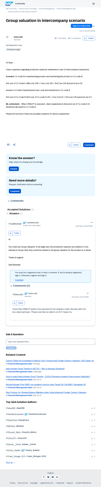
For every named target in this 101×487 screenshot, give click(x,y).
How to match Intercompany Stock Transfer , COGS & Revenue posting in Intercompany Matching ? (48, 377)
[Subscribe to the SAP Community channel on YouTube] (53, 477)
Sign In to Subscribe (81, 26)
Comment (89, 145)
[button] (85, 38)
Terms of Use (23, 483)
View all (9, 463)
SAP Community (11, 9)
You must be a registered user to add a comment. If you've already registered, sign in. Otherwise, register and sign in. (48, 274)
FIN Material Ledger (13, 49)
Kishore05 (18, 37)
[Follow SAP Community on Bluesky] (48, 477)
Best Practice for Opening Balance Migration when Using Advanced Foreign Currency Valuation (46, 392)
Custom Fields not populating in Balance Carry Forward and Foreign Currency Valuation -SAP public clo (50, 361)
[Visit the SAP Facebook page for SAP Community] (44, 477)
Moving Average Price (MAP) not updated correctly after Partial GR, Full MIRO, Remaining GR (46, 385)
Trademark (60, 483)
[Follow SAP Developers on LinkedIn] (57, 477)
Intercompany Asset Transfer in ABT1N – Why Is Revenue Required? (35, 369)
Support (70, 483)
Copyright (34, 483)
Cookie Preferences (83, 483)
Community (20, 4)
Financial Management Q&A (66, 9)
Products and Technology (28, 9)
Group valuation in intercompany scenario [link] (22, 12)
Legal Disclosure (46, 483)
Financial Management (46, 9)
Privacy (12, 483)
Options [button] (93, 26)
